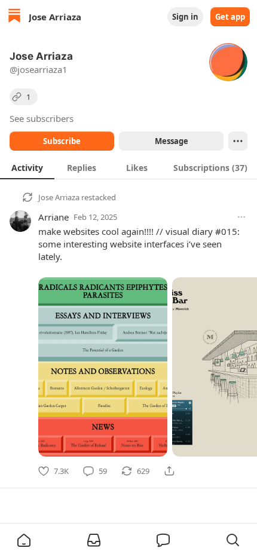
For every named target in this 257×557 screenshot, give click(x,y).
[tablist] (128, 167)
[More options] (241, 217)
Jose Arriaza (58, 197)
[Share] (169, 471)
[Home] (14, 17)
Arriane (53, 217)
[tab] (27, 167)
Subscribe (62, 141)
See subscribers (42, 118)
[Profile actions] (237, 141)
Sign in (185, 16)
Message (171, 141)
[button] (23, 540)
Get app (230, 16)
